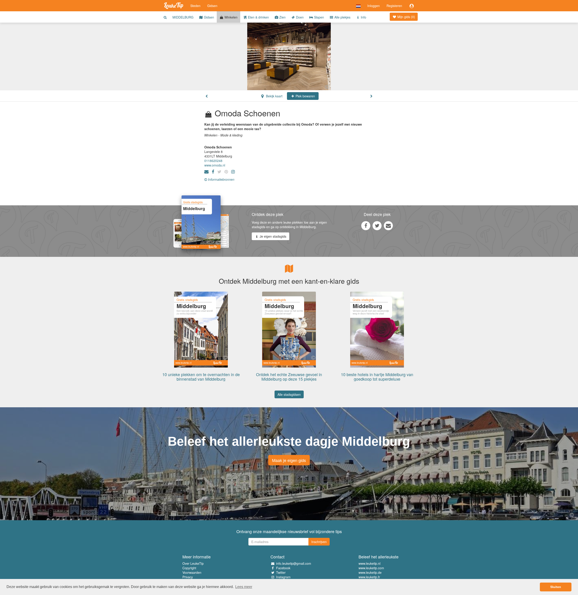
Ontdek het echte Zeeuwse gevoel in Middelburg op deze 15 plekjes (289, 376)
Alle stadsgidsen (289, 394)
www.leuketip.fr (369, 577)
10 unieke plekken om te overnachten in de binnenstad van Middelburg (201, 376)
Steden (195, 5)
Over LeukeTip (193, 563)
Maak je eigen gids (289, 460)
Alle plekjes (341, 17)
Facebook (283, 568)
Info (363, 17)
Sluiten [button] (555, 587)
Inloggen (373, 5)
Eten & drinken (258, 17)
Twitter (281, 572)
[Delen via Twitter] (377, 225)
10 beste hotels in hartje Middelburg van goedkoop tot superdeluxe (377, 376)
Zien (282, 17)
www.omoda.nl (214, 165)
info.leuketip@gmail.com (293, 563)
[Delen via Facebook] (365, 225)
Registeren (394, 5)
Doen (299, 17)
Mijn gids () (405, 16)
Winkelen (231, 17)
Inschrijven (319, 541)
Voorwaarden (191, 572)
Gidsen (212, 5)
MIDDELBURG (182, 17)
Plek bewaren (305, 96)
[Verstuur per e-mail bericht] (388, 225)
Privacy (187, 577)
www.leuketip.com (371, 568)
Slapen (318, 17)
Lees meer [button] (243, 587)
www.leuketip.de (370, 572)
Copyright (189, 568)
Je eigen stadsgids (272, 236)
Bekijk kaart (273, 96)
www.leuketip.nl (369, 563)
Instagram (283, 577)
